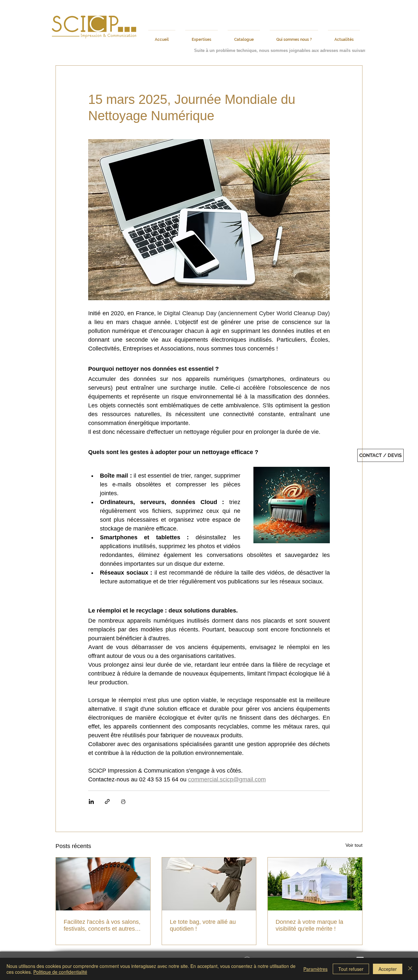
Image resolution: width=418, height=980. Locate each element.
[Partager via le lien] (107, 801)
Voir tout (354, 845)
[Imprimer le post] (123, 801)
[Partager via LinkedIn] (91, 801)
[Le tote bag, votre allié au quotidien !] (209, 884)
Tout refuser (350, 969)
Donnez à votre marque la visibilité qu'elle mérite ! (309, 925)
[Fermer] (410, 969)
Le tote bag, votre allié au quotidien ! (203, 925)
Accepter (387, 969)
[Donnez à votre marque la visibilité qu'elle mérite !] (315, 884)
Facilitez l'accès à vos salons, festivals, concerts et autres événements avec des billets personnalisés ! (102, 925)
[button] (380, 455)
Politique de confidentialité (60, 972)
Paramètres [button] (315, 969)
